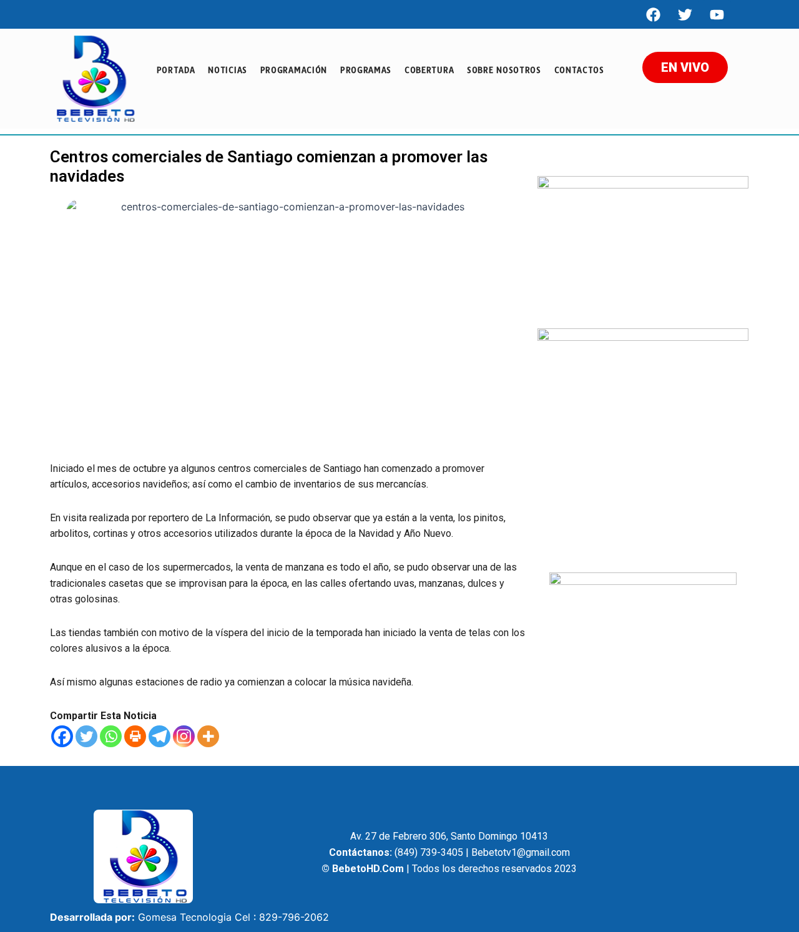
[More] (208, 736)
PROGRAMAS (365, 70)
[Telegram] (159, 736)
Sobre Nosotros (504, 70)
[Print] (135, 736)
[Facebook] (653, 14)
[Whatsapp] (111, 736)
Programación (293, 70)
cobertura (429, 70)
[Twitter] (86, 736)
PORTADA (176, 70)
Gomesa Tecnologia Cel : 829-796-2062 (233, 917)
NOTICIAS (227, 70)
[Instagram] (184, 736)
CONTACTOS (579, 70)
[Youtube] (716, 14)
